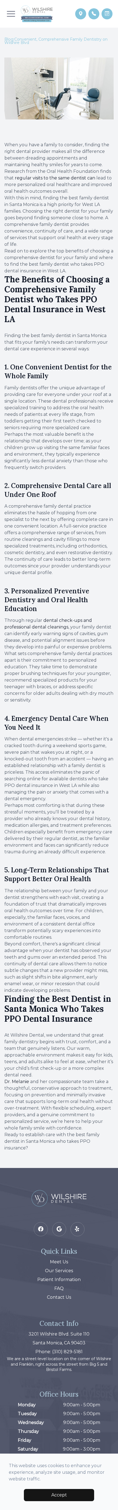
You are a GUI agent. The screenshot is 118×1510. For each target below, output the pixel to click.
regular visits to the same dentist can (55, 178)
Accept (59, 1495)
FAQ (59, 1288)
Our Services (59, 1270)
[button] (10, 14)
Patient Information (59, 1279)
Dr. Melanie (16, 1081)
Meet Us (59, 1261)
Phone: (59, 1351)
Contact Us (59, 1297)
